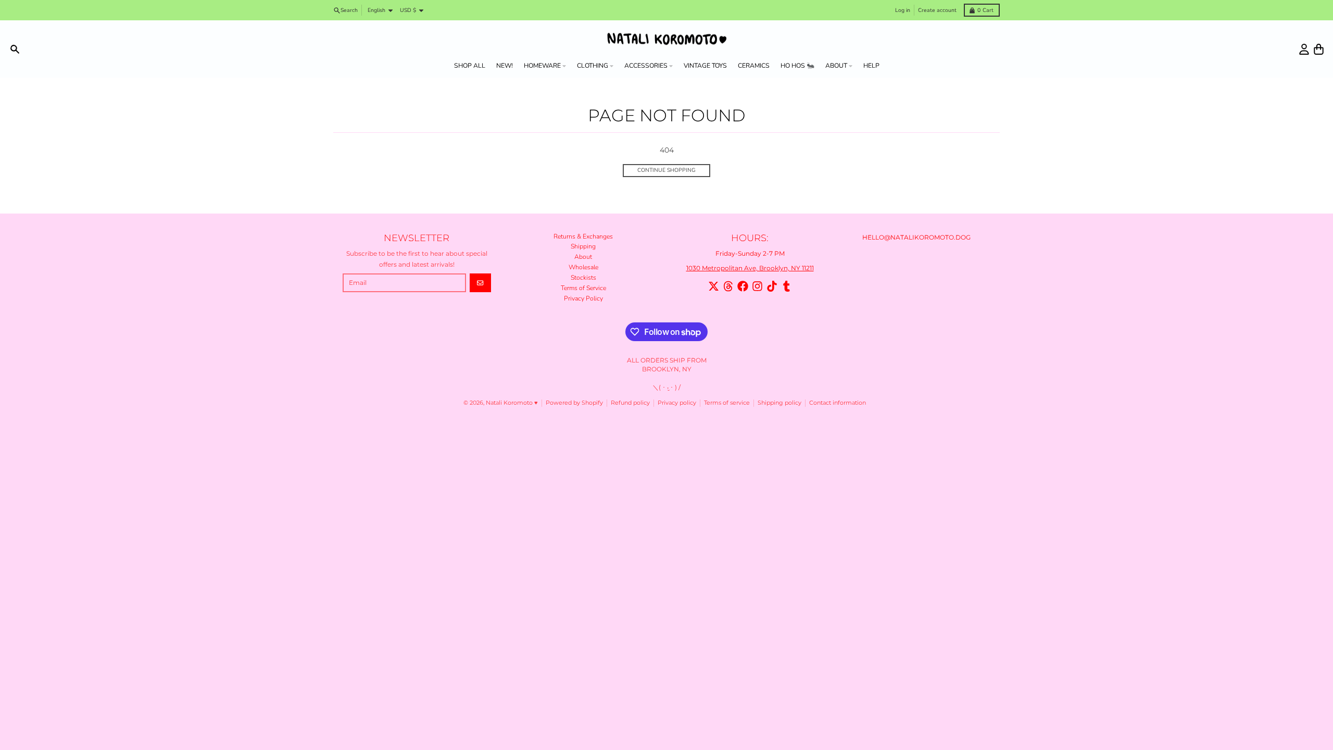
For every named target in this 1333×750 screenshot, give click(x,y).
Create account (937, 10)
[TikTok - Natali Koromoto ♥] (771, 286)
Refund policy (630, 402)
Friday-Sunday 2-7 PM (750, 253)
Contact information (837, 402)
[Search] (14, 49)
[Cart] (1318, 49)
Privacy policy (677, 402)
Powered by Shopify (574, 402)
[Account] (1304, 49)
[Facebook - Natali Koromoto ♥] (742, 286)
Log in (902, 10)
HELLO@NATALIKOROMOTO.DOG (916, 237)
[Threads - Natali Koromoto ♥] (728, 286)
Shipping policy (779, 402)
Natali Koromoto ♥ (512, 402)
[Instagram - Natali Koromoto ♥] (757, 286)
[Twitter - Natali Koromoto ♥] (713, 286)
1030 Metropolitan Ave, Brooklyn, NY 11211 (750, 268)
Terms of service (727, 402)
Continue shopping (666, 170)
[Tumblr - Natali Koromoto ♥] (786, 286)
